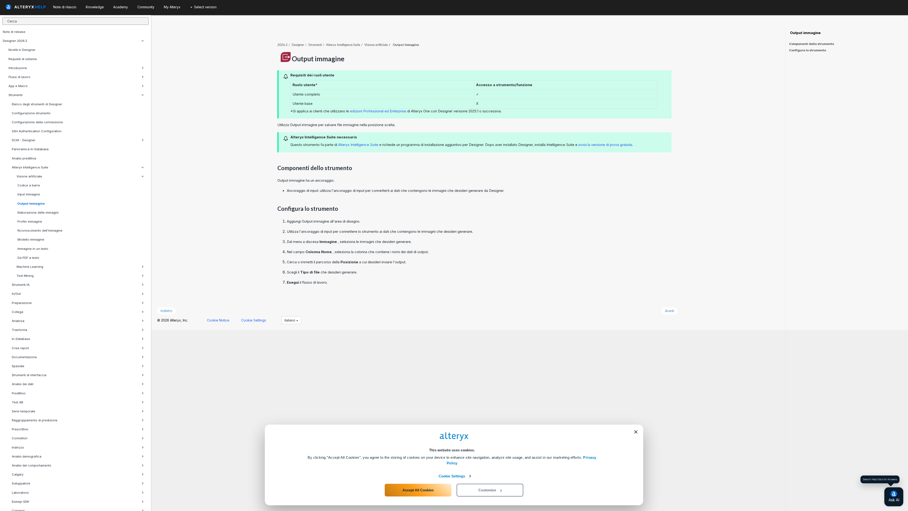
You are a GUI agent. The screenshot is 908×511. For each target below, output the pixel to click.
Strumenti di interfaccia (29, 375)
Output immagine (31, 203)
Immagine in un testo (32, 249)
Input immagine (28, 194)
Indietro (166, 311)
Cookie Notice (218, 320)
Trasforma (19, 330)
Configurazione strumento (31, 113)
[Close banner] (635, 432)
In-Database (21, 339)
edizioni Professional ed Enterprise (377, 111)
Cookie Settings (452, 476)
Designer (298, 45)
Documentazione (24, 357)
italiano (290, 320)
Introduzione (18, 68)
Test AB (17, 402)
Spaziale (18, 366)
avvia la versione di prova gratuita (605, 144)
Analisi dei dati (22, 384)
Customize (487, 490)
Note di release (14, 32)
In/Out (16, 293)
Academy (120, 7)
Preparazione (22, 303)
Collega (17, 312)
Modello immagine (30, 239)
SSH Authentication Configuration (36, 131)
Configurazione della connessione (37, 122)
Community (145, 7)
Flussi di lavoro (20, 77)
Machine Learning (30, 267)
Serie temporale (23, 411)
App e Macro (18, 86)
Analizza (18, 321)
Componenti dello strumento (811, 44)
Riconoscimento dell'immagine (39, 230)
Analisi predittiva (24, 158)
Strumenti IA (21, 284)
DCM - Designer (23, 140)
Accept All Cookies (418, 490)
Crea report (20, 348)
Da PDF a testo (28, 258)
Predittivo (19, 393)
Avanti (669, 311)
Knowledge (95, 7)
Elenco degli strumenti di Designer (37, 104)
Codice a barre (28, 185)
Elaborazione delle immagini (38, 212)
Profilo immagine (29, 221)
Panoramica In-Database (30, 149)
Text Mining (25, 276)
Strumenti (15, 95)
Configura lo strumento (807, 50)
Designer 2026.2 (15, 41)
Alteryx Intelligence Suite (30, 167)
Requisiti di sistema (23, 59)
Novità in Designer (22, 50)
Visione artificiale (29, 176)
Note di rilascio (64, 7)
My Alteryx (172, 7)
